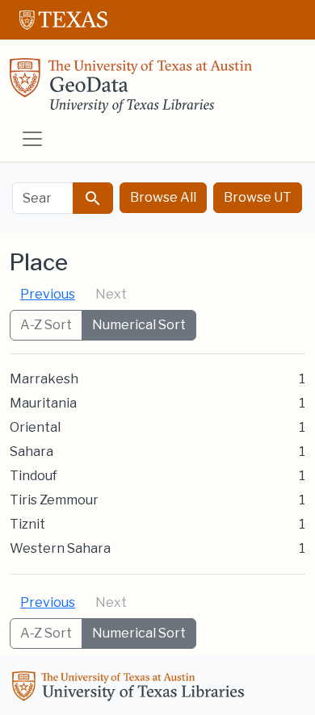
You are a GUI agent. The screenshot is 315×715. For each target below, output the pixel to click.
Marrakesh (44, 379)
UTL (131, 688)
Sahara (31, 451)
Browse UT (258, 197)
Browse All (163, 197)
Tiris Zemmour (54, 500)
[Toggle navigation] (32, 139)
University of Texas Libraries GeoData (131, 90)
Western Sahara (60, 548)
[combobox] (43, 198)
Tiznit (27, 524)
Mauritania (43, 403)
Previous (47, 294)
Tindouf (33, 475)
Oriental (35, 427)
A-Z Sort (46, 324)
